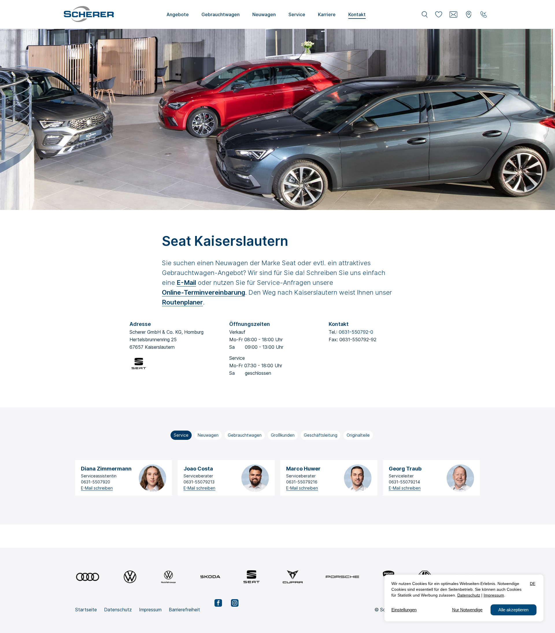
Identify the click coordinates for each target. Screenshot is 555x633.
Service (181, 435)
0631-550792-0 (356, 332)
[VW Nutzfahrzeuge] (168, 576)
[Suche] (425, 14)
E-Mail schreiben (97, 488)
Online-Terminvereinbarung (203, 292)
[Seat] (251, 576)
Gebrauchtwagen (245, 435)
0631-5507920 (95, 481)
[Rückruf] (483, 14)
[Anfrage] (453, 14)
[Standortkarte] (468, 14)
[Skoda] (210, 576)
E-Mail (186, 282)
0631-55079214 (404, 481)
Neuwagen (208, 435)
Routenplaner (182, 302)
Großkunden (283, 435)
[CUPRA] (293, 576)
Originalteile (358, 435)
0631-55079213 (199, 481)
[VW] (129, 576)
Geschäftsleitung (320, 435)
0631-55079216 (301, 481)
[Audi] (87, 576)
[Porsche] (342, 576)
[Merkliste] (438, 14)
